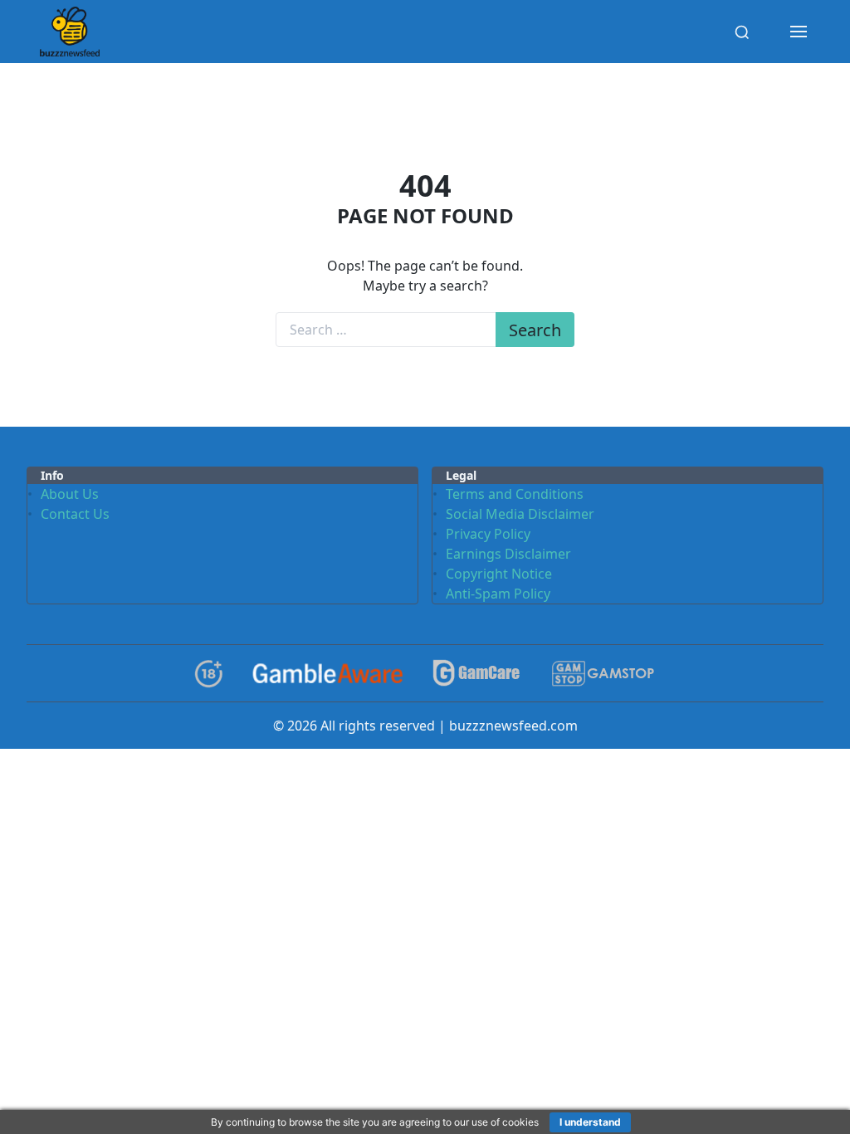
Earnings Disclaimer (508, 554)
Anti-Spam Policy (498, 593)
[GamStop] (602, 673)
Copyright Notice (499, 574)
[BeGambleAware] (327, 673)
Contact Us (75, 514)
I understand (590, 1122)
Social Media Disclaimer (520, 514)
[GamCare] (476, 673)
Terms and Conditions (515, 494)
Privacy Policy (488, 534)
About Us (70, 494)
